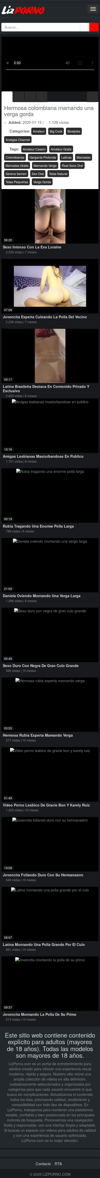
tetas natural (58, 173)
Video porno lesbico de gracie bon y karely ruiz (46, 805)
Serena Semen (16, 173)
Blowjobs (73, 131)
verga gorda (42, 182)
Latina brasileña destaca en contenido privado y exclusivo (46, 388)
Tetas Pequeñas (17, 182)
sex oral (38, 173)
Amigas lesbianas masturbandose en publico (43, 456)
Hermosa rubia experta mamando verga (38, 735)
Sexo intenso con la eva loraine (32, 246)
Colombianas (15, 157)
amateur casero (34, 149)
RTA (58, 1163)
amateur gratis (61, 149)
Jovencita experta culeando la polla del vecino (45, 316)
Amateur (39, 131)
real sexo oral (72, 165)
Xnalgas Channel (18, 139)
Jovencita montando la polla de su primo (39, 1014)
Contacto (43, 1163)
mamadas (84, 157)
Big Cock (56, 131)
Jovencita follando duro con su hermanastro (43, 874)
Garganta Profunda (42, 157)
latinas (66, 157)
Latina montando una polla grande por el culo (44, 944)
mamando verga (45, 165)
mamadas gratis (17, 165)
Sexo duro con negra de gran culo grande (41, 665)
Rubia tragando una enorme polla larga (38, 526)
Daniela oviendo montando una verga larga (42, 595)
